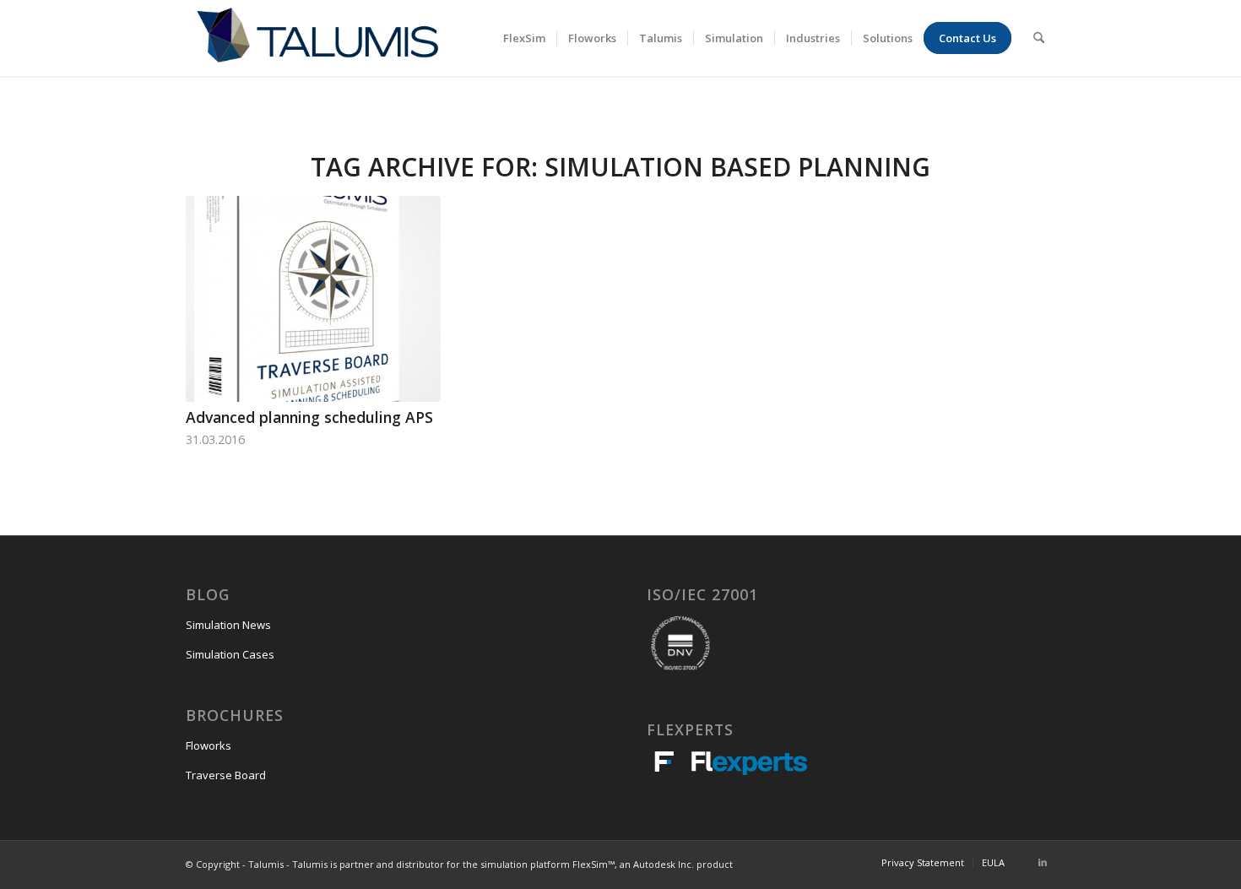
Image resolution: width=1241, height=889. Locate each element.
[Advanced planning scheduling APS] (313, 299)
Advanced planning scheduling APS (309, 417)
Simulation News (228, 624)
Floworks (208, 745)
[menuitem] (524, 38)
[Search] (1038, 38)
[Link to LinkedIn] (1042, 862)
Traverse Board (226, 775)
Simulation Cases (230, 654)
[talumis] (317, 38)
